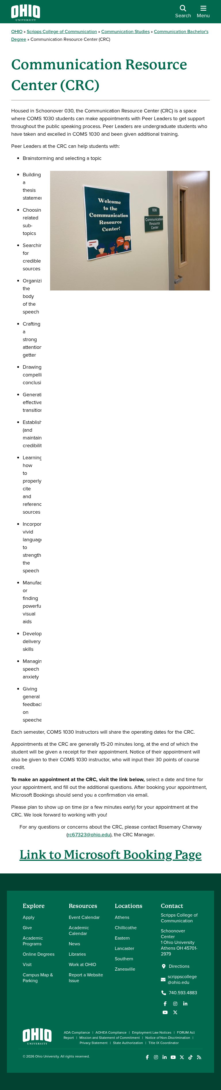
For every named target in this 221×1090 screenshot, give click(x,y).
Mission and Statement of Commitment (109, 1037)
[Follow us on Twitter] (175, 1012)
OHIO (16, 31)
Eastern (122, 938)
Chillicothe (126, 927)
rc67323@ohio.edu (89, 834)
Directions (179, 966)
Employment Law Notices (152, 1032)
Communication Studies (125, 31)
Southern (124, 958)
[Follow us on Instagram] (175, 1003)
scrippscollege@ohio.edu (182, 979)
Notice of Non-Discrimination (167, 1037)
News (74, 943)
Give (27, 927)
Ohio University (47, 1056)
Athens (122, 917)
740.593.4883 (183, 993)
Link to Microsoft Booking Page (111, 855)
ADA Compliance (77, 1032)
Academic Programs (33, 941)
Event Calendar (84, 917)
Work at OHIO (82, 964)
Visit (27, 964)
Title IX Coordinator (163, 1042)
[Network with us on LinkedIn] (185, 1003)
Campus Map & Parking (38, 978)
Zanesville (125, 969)
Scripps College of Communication (62, 31)
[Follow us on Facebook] (165, 1003)
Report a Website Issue (86, 978)
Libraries (77, 954)
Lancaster (124, 948)
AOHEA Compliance (111, 1032)
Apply (29, 917)
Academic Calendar (79, 930)
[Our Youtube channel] (165, 1012)
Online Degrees (38, 954)
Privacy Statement (94, 1042)
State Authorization (128, 1042)
